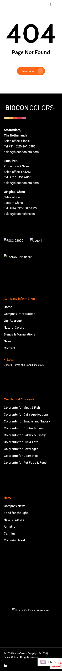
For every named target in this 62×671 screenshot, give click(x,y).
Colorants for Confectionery (24, 428)
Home (8, 307)
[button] (56, 4)
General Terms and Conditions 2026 (24, 365)
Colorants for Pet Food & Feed (25, 462)
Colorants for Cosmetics (21, 456)
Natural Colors (14, 327)
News (7, 341)
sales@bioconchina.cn (19, 214)
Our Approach (13, 320)
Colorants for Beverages (21, 449)
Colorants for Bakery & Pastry (25, 435)
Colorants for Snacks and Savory (27, 421)
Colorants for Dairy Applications (26, 414)
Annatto (9, 526)
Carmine (10, 533)
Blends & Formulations (19, 334)
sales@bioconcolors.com (21, 152)
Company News (14, 506)
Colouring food (14, 540)
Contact (9, 348)
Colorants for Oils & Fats (21, 442)
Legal (10, 359)
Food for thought (16, 513)
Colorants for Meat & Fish (22, 407)
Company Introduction (19, 314)
